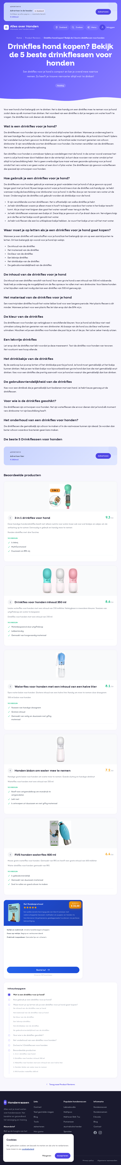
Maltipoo (68, 1111)
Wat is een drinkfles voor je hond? (29, 994)
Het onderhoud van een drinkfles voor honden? (35, 1040)
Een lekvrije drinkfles (21, 1021)
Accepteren (62, 1155)
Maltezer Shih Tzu (72, 1116)
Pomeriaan (69, 1121)
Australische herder (73, 1126)
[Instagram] (100, 1132)
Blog (36, 1116)
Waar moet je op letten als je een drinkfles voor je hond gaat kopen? (45, 1004)
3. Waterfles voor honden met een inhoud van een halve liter (38, 1062)
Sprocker (68, 1131)
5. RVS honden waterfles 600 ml (25, 1071)
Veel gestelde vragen (44, 1111)
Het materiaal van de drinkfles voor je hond (31, 1012)
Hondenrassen (100, 1107)
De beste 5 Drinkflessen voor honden (30, 1045)
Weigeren (46, 1155)
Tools (36, 1121)
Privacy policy (88, 1160)
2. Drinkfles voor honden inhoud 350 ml (29, 1058)
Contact (38, 1107)
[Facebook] (95, 1132)
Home (19, 37)
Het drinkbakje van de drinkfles (26, 1026)
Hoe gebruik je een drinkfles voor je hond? (32, 999)
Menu (93, 27)
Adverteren (103, 11)
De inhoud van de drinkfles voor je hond (29, 1008)
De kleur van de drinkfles (23, 1017)
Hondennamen (100, 1111)
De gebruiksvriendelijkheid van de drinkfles (31, 1030)
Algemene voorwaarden (107, 1160)
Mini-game (38, 1131)
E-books (97, 1116)
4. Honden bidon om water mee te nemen (30, 1067)
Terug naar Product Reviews (62, 1084)
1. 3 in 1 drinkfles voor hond (24, 1054)
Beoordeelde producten (24, 1050)
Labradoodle (70, 1107)
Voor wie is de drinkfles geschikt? (28, 1035)
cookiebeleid (28, 1149)
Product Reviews (32, 37)
